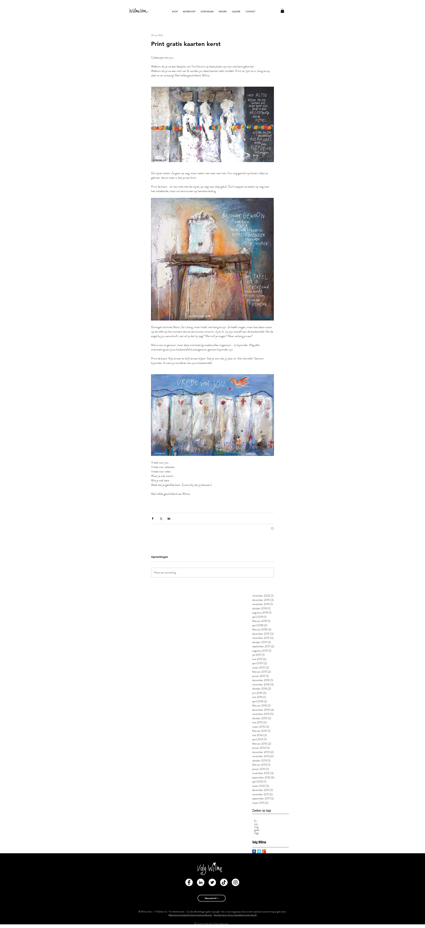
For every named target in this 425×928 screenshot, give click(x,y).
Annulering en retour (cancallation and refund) (235, 915)
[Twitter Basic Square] (259, 851)
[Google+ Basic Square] (264, 851)
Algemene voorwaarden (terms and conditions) (190, 915)
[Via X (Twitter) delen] (160, 518)
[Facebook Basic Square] (254, 851)
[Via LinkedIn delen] (168, 518)
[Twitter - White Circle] (212, 882)
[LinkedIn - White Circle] (200, 882)
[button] (282, 10)
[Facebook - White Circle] (189, 882)
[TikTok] (224, 882)
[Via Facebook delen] (152, 518)
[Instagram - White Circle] (235, 882)
